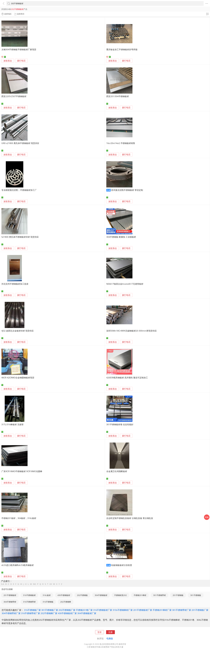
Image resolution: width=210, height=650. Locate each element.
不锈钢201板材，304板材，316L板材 (18, 518)
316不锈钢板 (48, 602)
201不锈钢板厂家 (200, 609)
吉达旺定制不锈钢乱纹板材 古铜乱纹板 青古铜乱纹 (129, 518)
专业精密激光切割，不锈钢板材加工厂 (19, 190)
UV (50, 584)
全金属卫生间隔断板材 (116, 471)
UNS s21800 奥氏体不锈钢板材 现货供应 (20, 143)
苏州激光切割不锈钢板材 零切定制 (127, 190)
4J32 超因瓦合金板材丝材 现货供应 (17, 330)
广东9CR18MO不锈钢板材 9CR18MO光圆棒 (21, 471)
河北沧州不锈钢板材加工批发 (14, 283)
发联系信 (8, 60)
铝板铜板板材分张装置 (121, 565)
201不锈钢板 (178, 595)
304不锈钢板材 (101, 595)
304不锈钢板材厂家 (86, 613)
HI (21, 584)
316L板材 (47, 595)
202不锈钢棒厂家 (49, 613)
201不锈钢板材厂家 (142, 609)
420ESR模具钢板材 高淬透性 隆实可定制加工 (127, 377)
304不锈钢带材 (10, 602)
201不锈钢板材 (10, 595)
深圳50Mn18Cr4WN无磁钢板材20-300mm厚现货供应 (131, 330)
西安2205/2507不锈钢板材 (13, 96)
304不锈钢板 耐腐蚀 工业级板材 (121, 236)
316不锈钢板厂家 (32, 609)
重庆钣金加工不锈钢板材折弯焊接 (121, 49)
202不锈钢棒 (65, 602)
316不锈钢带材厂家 (30, 613)
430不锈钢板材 (64, 595)
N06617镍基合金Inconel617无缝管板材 (124, 283)
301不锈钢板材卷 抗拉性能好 (119, 424)
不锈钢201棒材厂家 (162, 609)
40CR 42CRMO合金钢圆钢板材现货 (17, 377)
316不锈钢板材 (29, 595)
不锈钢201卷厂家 (84, 609)
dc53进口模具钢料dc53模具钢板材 (17, 565)
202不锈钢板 (82, 595)
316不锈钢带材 (29, 602)
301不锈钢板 (195, 595)
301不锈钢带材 (159, 595)
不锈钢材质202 (120, 595)
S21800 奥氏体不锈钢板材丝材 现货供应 (20, 236)
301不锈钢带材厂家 (181, 609)
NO (34, 584)
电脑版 (109, 638)
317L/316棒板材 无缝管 (12, 424)
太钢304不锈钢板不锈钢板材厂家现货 (18, 49)
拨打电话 (21, 61)
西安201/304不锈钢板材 (117, 96)
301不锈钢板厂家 (49, 609)
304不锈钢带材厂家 (11, 613)
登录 (99, 632)
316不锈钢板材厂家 (102, 609)
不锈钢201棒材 (140, 595)
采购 (206, 517)
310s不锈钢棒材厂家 (123, 609)
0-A (2, 584)
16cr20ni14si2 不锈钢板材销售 (120, 143)
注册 (110, 632)
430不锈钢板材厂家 (67, 613)
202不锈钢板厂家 (67, 609)
